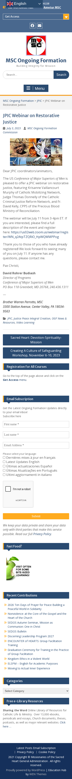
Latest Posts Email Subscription (36, 748)
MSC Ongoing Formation (36, 60)
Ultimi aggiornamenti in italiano (28, 475)
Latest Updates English (22, 462)
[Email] (39, 25)
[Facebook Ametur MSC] (32, 25)
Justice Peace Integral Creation (32, 318)
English (19, 4)
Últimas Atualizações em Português (31, 470)
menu (14, 380)
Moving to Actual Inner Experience (29, 668)
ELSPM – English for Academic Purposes (33, 663)
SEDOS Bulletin (17, 631)
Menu (40, 88)
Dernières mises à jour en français (30, 457)
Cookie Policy (47, 752)
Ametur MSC (52, 7)
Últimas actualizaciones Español (28, 466)
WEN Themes (37, 774)
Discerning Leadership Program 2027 (31, 636)
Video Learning (25, 322)
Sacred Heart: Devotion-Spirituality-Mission (36, 339)
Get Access (12, 16)
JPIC (39, 101)
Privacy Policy (42, 534)
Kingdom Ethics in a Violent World (28, 659)
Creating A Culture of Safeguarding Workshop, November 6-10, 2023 (36, 353)
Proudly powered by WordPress (25, 770)
